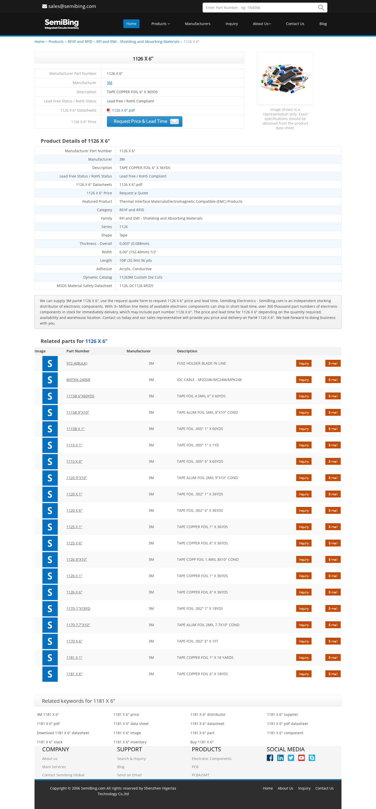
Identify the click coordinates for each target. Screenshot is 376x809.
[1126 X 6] (285, 78)
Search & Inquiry (131, 758)
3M (109, 82)
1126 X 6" (74, 592)
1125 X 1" (74, 526)
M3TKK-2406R (78, 379)
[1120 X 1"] (50, 494)
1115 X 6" (74, 461)
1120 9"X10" (77, 477)
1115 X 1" (74, 445)
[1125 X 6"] (50, 543)
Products (159, 23)
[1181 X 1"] (50, 657)
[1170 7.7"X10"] (50, 625)
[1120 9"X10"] (50, 477)
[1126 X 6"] (50, 592)
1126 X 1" (74, 575)
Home (131, 23)
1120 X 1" (74, 494)
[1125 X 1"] (50, 526)
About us (50, 758)
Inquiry (232, 23)
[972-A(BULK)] (50, 363)
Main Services (54, 766)
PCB (195, 766)
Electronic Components (211, 758)
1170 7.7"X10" (78, 624)
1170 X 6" (74, 641)
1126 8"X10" (77, 559)
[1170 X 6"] (50, 641)
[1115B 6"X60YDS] (50, 396)
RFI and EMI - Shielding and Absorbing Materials (138, 41)
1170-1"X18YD (78, 608)
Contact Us (295, 23)
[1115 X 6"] (50, 461)
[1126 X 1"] (50, 576)
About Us (261, 23)
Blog (323, 23)
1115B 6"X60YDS (80, 396)
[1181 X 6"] (50, 674)
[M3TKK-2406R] (50, 379)
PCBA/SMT (200, 774)
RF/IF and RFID (80, 41)
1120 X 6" (74, 510)
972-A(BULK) (77, 363)
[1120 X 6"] (50, 510)
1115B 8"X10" (78, 412)
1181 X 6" (74, 673)
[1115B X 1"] (50, 428)
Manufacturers (198, 23)
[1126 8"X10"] (50, 559)
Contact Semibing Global (63, 774)
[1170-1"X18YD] (50, 608)
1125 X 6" (74, 543)
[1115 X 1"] (50, 445)
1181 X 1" (74, 657)
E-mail (333, 363)
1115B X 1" (76, 428)
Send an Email (129, 774)
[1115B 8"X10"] (50, 412)
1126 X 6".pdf (123, 110)
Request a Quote (144, 121)
